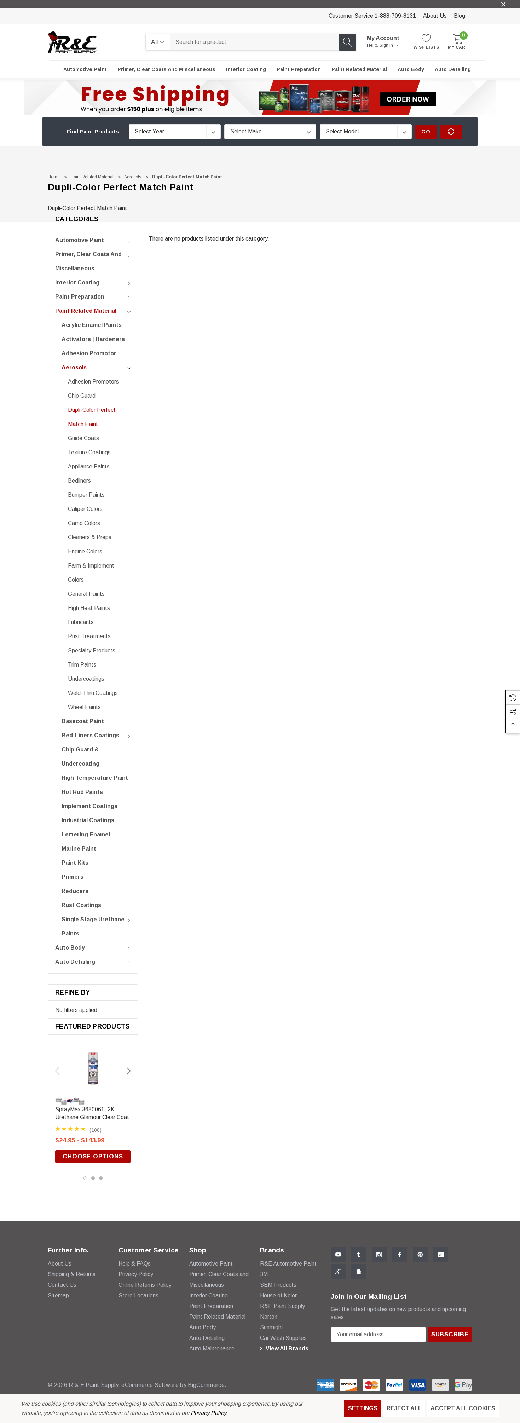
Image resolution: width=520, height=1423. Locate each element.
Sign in (387, 45)
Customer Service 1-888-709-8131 (372, 16)
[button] (260, 97)
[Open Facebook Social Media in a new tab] (399, 1254)
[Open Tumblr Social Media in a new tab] (358, 1254)
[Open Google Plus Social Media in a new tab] (338, 1271)
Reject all (404, 1408)
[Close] (503, 4)
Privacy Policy (208, 1413)
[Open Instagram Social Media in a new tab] (379, 1254)
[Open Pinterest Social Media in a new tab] (420, 1254)
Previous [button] (57, 1071)
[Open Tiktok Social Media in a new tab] (440, 1254)
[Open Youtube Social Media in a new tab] (338, 1254)
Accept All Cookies (463, 1408)
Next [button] (128, 1071)
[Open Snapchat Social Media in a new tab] (358, 1271)
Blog (459, 16)
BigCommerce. (207, 1385)
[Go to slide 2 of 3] (93, 1178)
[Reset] (451, 132)
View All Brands (286, 1349)
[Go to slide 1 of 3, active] (85, 1178)
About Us (435, 16)
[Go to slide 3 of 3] (101, 1178)
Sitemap (58, 1295)
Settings (362, 1408)
